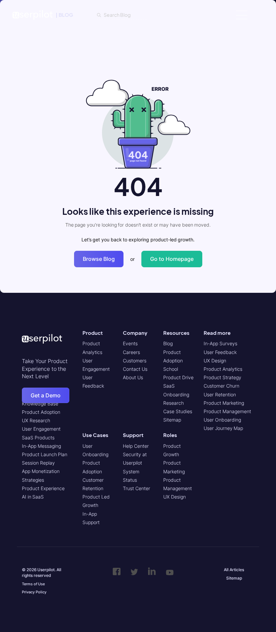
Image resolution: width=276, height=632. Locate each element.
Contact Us (135, 369)
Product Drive (178, 377)
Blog (168, 343)
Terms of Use (33, 584)
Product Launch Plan (44, 454)
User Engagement (41, 429)
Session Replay (38, 463)
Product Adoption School (173, 360)
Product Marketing (224, 403)
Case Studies (177, 411)
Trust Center (136, 488)
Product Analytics (223, 369)
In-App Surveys (220, 343)
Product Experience (43, 488)
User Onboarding (222, 420)
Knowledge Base (40, 403)
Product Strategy (222, 377)
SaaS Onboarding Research (176, 394)
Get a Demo (46, 395)
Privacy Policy (34, 592)
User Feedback (220, 352)
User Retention (220, 394)
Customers (134, 360)
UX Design (174, 497)
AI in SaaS (33, 497)
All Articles (234, 569)
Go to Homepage (172, 258)
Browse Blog (99, 258)
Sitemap (172, 420)
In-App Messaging (41, 446)
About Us (133, 377)
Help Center (136, 446)
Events (130, 343)
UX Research (36, 420)
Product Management (227, 411)
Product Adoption (41, 412)
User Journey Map (223, 428)
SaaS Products (38, 437)
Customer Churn (221, 386)
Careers (131, 352)
